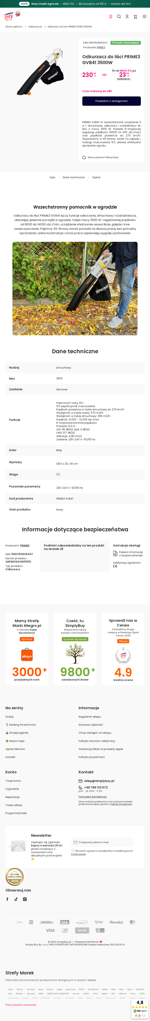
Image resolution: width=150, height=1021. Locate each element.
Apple (104, 993)
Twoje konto (13, 781)
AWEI (34, 998)
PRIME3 (101, 47)
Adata (50, 989)
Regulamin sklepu (90, 717)
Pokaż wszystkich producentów (20, 1005)
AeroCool (70, 989)
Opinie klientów (15, 749)
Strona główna (13, 26)
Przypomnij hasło (16, 813)
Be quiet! (69, 998)
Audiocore (13, 998)
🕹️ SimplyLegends (16, 733)
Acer (40, 989)
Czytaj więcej (78, 854)
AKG (121, 989)
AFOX (81, 989)
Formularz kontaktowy (93, 796)
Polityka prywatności (92, 757)
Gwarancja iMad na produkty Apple (101, 749)
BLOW (122, 998)
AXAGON (45, 998)
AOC (95, 993)
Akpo (129, 989)
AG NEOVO (93, 989)
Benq (99, 998)
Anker (86, 993)
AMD (41, 993)
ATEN (142, 993)
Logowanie (12, 789)
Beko (80, 998)
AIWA (104, 989)
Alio (10, 993)
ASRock (122, 993)
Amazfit (31, 993)
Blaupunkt (111, 998)
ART (113, 993)
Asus (133, 993)
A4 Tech (31, 989)
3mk (10, 989)
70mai (19, 989)
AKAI (113, 989)
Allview (19, 993)
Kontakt (10, 757)
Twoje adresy (13, 805)
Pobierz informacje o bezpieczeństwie (131, 553)
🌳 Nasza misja (14, 741)
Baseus (57, 998)
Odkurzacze (35, 26)
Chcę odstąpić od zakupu (95, 733)
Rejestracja (12, 797)
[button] (135, 16)
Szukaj (9, 717)
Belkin (90, 998)
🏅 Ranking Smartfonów (20, 725)
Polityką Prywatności (121, 804)
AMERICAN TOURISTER (58, 993)
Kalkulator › (124, 78)
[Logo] (8, 16)
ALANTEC (140, 989)
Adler (59, 989)
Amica (76, 993)
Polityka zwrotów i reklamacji (97, 741)
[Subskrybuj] (129, 842)
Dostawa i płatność (91, 725)
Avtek (25, 998)
